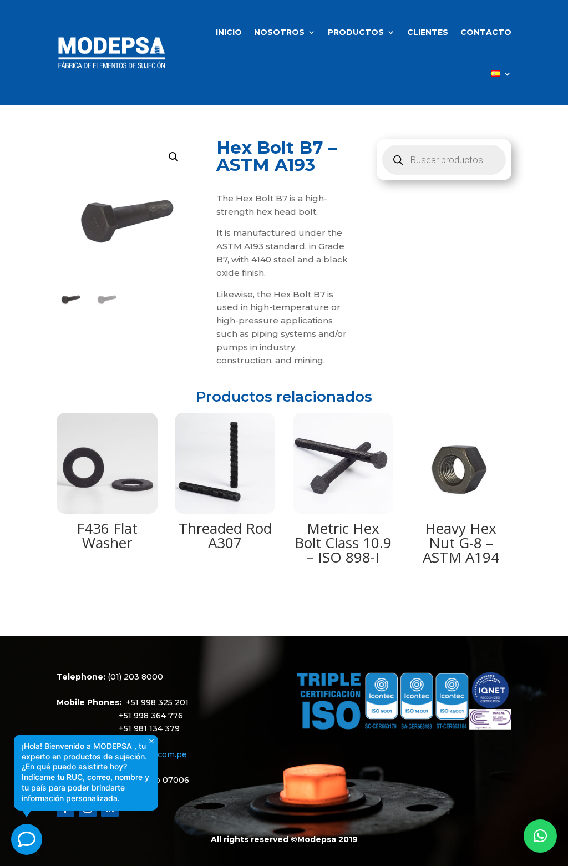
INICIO (229, 32)
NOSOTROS (279, 32)
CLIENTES (427, 32)
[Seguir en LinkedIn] (110, 808)
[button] (174, 157)
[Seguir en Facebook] (65, 808)
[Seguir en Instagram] (88, 808)
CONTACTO (485, 32)
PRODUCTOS (356, 32)
